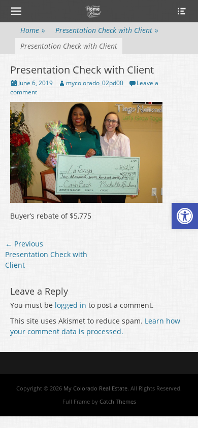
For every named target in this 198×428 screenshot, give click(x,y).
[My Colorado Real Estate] (93, 11)
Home (32, 30)
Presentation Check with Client (106, 30)
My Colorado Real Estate (95, 388)
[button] (185, 216)
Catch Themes (118, 401)
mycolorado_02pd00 (94, 83)
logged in (70, 305)
